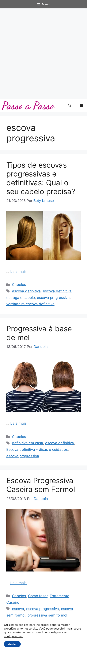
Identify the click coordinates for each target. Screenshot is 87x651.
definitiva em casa (27, 443)
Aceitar (12, 644)
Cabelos (19, 284)
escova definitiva (26, 291)
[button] (69, 105)
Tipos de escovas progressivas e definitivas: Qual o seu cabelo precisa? (40, 178)
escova (18, 609)
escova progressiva (53, 298)
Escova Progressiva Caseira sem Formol (40, 485)
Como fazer (38, 596)
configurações (13, 636)
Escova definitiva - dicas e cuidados (37, 449)
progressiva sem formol (47, 615)
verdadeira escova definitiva (30, 304)
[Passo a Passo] (28, 105)
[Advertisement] (43, 54)
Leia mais (18, 271)
